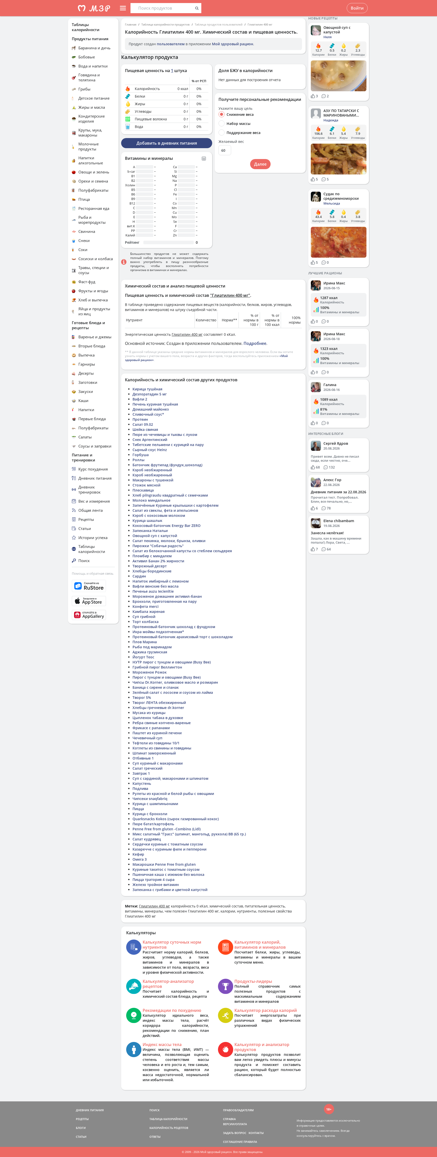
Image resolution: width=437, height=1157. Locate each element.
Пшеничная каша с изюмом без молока (168, 874)
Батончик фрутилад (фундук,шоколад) (167, 464)
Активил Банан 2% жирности (158, 561)
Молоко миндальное (151, 500)
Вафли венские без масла (156, 586)
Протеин (140, 419)
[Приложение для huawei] (93, 615)
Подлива (140, 788)
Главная (130, 24)
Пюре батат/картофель (153, 823)
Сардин (139, 576)
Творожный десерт (150, 566)
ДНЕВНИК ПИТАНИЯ (90, 1110)
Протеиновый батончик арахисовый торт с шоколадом (183, 636)
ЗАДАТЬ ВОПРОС (234, 1133)
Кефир (138, 854)
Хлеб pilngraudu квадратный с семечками (170, 495)
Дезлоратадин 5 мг (150, 394)
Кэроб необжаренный (152, 470)
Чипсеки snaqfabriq (150, 798)
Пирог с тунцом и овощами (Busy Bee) (167, 677)
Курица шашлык (147, 520)
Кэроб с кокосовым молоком (159, 515)
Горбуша (141, 454)
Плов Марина (145, 641)
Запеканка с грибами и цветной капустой (170, 889)
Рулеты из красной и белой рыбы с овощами (173, 793)
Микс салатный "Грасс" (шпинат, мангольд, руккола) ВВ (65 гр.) (189, 834)
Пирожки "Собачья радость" (158, 545)
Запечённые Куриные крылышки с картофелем (176, 505)
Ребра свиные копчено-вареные (162, 722)
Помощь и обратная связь (93, 573)
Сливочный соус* (148, 414)
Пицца (138, 808)
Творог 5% (142, 697)
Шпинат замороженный (154, 753)
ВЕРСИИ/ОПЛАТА (235, 1124)
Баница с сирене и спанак (156, 687)
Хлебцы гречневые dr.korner (158, 707)
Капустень (142, 783)
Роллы (138, 459)
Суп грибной (144, 616)
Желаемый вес (231, 141)
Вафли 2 (140, 399)
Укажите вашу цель (235, 108)
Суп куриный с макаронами (158, 763)
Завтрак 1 (141, 773)
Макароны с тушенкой (153, 480)
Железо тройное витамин (156, 884)
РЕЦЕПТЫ (82, 1119)
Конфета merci (146, 606)
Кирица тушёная (147, 389)
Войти (357, 8)
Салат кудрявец (147, 839)
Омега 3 (140, 859)
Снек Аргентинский (150, 439)
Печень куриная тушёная (155, 404)
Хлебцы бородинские (152, 571)
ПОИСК (154, 1110)
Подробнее (255, 343)
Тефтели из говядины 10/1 (156, 743)
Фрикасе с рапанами (151, 727)
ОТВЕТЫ (155, 1137)
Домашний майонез (151, 409)
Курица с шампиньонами (155, 803)
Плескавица (143, 490)
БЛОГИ (81, 1128)
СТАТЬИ (81, 1137)
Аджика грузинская (150, 652)
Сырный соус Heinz (150, 449)
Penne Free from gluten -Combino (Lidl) (167, 829)
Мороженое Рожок (150, 672)
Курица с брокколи (150, 813)
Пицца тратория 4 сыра (153, 879)
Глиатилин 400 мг (260, 24)
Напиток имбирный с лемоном (161, 581)
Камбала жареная (149, 611)
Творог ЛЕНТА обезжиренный (159, 702)
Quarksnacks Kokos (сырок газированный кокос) (176, 818)
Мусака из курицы (149, 712)
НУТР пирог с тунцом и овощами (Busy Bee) (172, 662)
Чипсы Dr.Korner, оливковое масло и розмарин (175, 682)
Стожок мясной (146, 485)
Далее (260, 164)
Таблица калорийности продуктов (165, 24)
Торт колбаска (146, 621)
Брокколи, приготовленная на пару (165, 601)
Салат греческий (147, 768)
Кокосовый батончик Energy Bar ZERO (167, 525)
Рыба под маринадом (152, 646)
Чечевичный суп (147, 738)
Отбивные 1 (143, 758)
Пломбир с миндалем (152, 555)
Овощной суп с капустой (155, 535)
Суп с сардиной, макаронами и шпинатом (170, 778)
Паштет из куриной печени (157, 732)
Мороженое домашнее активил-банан (167, 596)
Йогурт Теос (143, 657)
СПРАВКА (229, 1119)
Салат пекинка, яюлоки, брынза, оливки (169, 540)
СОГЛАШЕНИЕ (233, 1142)
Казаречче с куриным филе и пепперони (169, 849)
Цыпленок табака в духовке (158, 717)
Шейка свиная (145, 429)
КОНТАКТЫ (256, 1133)
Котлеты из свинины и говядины (162, 748)
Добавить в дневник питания (167, 143)
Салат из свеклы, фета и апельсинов (165, 510)
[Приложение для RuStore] (93, 586)
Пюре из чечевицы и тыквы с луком (165, 434)
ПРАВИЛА (250, 1142)
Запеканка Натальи (150, 530)
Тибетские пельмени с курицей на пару (168, 444)
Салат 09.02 (143, 424)
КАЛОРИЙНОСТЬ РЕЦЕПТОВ (168, 1128)
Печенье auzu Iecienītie (153, 591)
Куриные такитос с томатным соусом (166, 869)
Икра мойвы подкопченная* (158, 631)
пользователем (171, 43)
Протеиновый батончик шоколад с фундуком (174, 626)
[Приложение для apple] (93, 601)
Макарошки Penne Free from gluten (164, 864)
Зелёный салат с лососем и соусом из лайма (173, 692)
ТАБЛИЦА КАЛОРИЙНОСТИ (168, 1119)
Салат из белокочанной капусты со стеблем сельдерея (182, 550)
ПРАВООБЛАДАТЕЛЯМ (238, 1110)
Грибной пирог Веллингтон (157, 667)
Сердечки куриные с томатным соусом (168, 844)
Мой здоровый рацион (232, 43)
